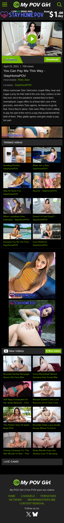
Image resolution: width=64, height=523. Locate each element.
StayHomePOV (23, 85)
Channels (28, 496)
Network (15, 499)
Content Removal (32, 503)
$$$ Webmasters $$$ (41, 499)
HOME (11, 496)
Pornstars (48, 496)
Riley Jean (24, 80)
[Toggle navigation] (4, 4)
